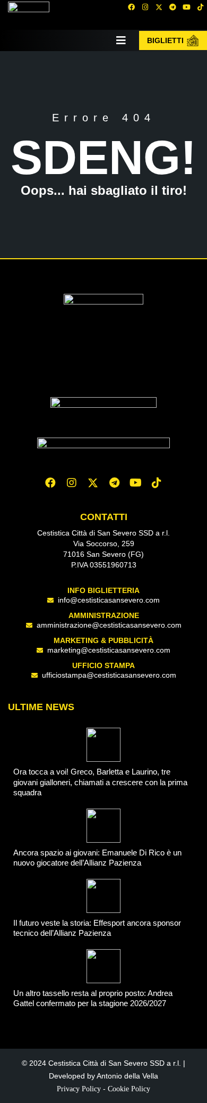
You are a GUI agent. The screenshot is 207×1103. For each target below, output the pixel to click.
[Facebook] (131, 7)
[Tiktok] (156, 482)
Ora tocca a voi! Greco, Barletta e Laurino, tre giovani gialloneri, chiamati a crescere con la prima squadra (100, 782)
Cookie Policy (129, 1089)
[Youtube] (186, 7)
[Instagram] (145, 7)
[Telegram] (172, 7)
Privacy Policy (79, 1089)
